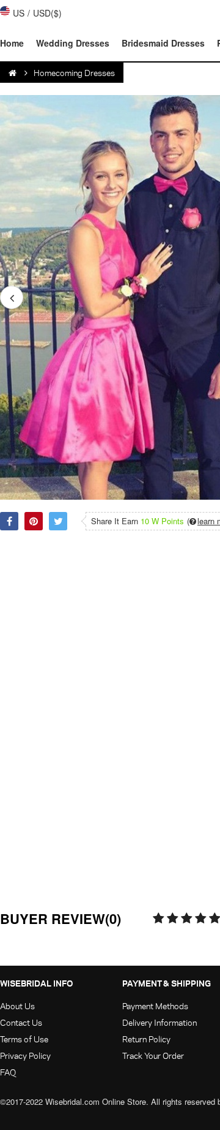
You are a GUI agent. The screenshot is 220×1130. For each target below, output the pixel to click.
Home (12, 43)
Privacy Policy (25, 1055)
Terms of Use (24, 1039)
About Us (17, 1006)
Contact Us (21, 1022)
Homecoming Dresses (74, 72)
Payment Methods (155, 1006)
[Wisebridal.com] (13, 73)
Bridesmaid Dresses (163, 43)
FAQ (8, 1072)
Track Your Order (153, 1055)
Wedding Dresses (72, 43)
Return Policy (146, 1039)
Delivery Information (159, 1022)
